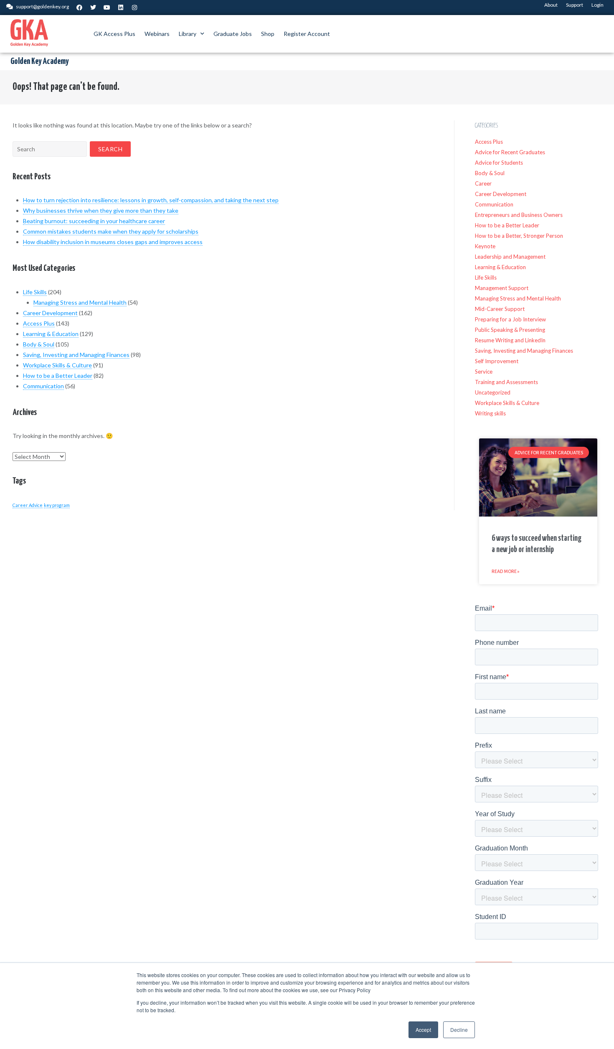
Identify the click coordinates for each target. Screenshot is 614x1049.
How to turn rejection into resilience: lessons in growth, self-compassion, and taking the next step (151, 200)
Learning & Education (51, 333)
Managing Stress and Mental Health (80, 302)
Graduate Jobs (232, 33)
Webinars (157, 33)
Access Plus (39, 323)
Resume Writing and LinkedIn (510, 340)
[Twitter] (93, 7)
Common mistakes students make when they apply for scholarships (110, 231)
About (551, 5)
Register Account (307, 33)
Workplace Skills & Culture (57, 365)
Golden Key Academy (39, 61)
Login (597, 5)
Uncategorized (492, 392)
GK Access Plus (114, 33)
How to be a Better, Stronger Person (519, 235)
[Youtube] (107, 7)
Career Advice (28, 505)
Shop (267, 33)
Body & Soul (38, 344)
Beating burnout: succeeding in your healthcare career (94, 220)
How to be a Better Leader (57, 375)
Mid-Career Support (500, 309)
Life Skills (35, 291)
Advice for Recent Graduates (510, 152)
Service (483, 371)
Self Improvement (496, 361)
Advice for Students (499, 162)
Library (187, 33)
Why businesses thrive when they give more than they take (100, 210)
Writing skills (490, 413)
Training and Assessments (506, 382)
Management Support (501, 288)
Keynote (485, 246)
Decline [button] (459, 1029)
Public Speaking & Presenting (510, 329)
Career (483, 183)
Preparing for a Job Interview (510, 319)
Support (574, 5)
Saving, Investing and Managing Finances (76, 354)
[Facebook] (79, 7)
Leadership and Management (510, 256)
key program (57, 505)
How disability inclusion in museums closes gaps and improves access (113, 241)
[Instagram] (134, 7)
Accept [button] (423, 1029)
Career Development (50, 312)
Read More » (506, 571)
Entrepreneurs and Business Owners (519, 214)
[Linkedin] (121, 7)
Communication (43, 386)
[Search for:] (50, 149)
